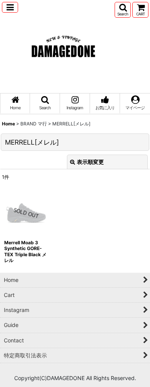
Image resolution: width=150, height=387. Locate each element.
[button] (10, 7)
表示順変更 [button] (90, 161)
